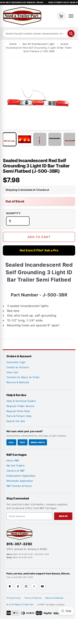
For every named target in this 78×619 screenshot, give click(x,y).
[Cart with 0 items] (61, 16)
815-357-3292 (19, 544)
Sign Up (63, 516)
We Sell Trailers (15, 465)
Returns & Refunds (17, 382)
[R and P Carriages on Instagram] (26, 586)
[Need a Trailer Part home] (22, 16)
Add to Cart (39, 237)
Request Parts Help (18, 411)
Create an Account (17, 367)
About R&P (12, 460)
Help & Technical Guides (21, 400)
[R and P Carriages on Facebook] (18, 586)
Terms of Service (32, 598)
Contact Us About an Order (23, 377)
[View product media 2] (24, 139)
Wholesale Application (19, 480)
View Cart (12, 372)
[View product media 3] (39, 139)
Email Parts (38, 442)
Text (22, 442)
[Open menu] (71, 16)
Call (11, 442)
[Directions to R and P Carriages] (9, 586)
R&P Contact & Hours (19, 485)
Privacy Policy (13, 598)
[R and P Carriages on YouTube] (42, 586)
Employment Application (21, 475)
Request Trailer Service (20, 406)
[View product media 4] (55, 139)
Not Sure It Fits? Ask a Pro (39, 250)
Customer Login (16, 362)
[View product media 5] (70, 139)
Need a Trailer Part (24, 604)
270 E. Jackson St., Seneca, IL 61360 (26, 549)
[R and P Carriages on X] (34, 586)
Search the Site (15, 421)
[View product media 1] (9, 139)
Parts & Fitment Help (18, 416)
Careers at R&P (15, 470)
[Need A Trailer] (19, 533)
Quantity (13, 213)
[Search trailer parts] (71, 33)
